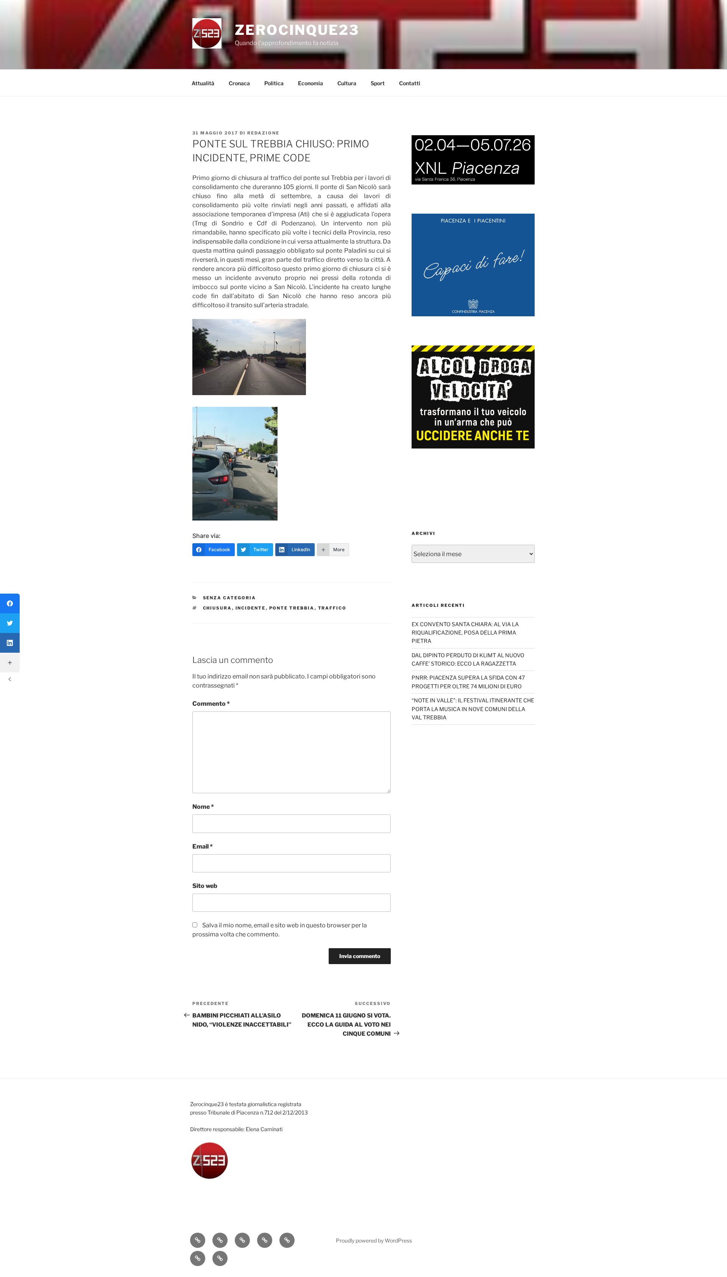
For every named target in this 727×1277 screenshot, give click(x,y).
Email (202, 846)
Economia (310, 83)
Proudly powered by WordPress (374, 1240)
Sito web (204, 885)
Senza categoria (229, 597)
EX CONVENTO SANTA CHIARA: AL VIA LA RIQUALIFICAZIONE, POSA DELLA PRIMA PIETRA (465, 632)
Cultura (346, 83)
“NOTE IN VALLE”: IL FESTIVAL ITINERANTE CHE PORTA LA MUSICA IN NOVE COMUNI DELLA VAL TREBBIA (473, 709)
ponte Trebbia (292, 608)
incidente (251, 608)
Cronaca (239, 83)
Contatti (409, 83)
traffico (332, 608)
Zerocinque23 (297, 30)
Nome (203, 806)
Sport (378, 83)
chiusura (217, 608)
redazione (263, 133)
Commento (211, 703)
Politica (274, 83)
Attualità (203, 83)
